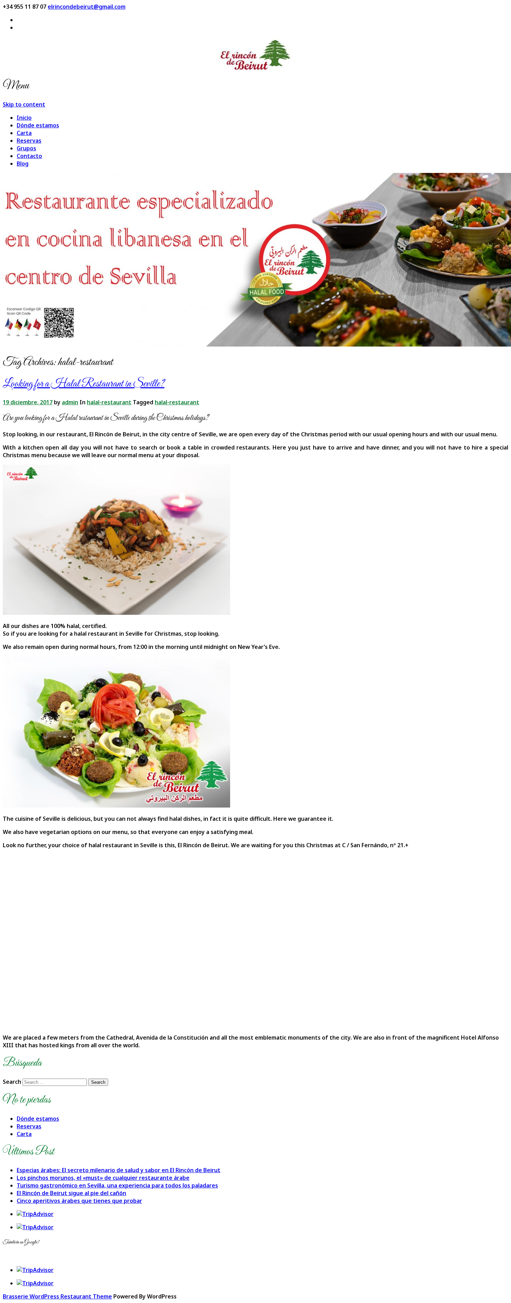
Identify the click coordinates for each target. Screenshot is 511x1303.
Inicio (24, 117)
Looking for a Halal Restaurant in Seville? (83, 384)
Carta (24, 133)
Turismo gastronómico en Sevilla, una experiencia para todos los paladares (117, 1185)
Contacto (29, 156)
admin (70, 402)
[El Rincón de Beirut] (255, 54)
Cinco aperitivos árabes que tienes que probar (79, 1201)
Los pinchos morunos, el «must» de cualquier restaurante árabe (103, 1178)
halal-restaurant (109, 402)
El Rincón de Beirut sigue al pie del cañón (71, 1193)
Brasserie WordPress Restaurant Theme (57, 1296)
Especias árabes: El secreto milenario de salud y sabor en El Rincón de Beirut (118, 1170)
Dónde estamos (38, 125)
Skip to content (24, 104)
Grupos (26, 148)
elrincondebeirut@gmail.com (86, 6)
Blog (23, 163)
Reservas (29, 140)
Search (12, 1082)
